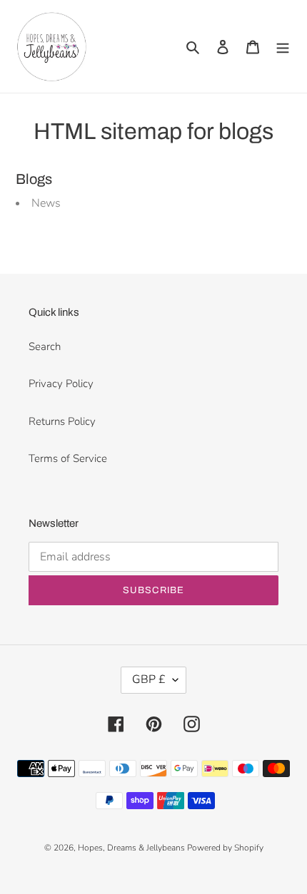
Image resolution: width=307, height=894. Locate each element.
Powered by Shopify (225, 847)
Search (45, 346)
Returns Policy (62, 421)
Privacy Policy (61, 383)
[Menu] (283, 46)
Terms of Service (68, 458)
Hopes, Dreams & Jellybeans (132, 847)
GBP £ (149, 679)
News (46, 203)
